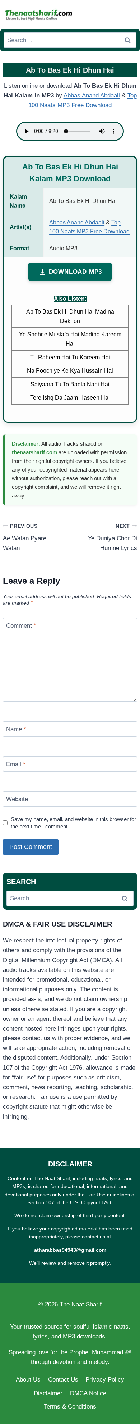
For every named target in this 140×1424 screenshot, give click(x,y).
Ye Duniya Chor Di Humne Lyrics (112, 537)
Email (15, 764)
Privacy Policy (104, 1379)
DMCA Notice (88, 1393)
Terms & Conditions (70, 1406)
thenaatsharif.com (34, 452)
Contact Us (63, 1379)
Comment (21, 625)
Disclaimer (48, 1393)
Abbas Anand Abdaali (92, 95)
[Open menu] (129, 14)
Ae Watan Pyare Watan (24, 537)
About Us (28, 1379)
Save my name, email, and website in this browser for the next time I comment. (73, 822)
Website (17, 799)
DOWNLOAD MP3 (75, 271)
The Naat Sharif (81, 1304)
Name (16, 728)
